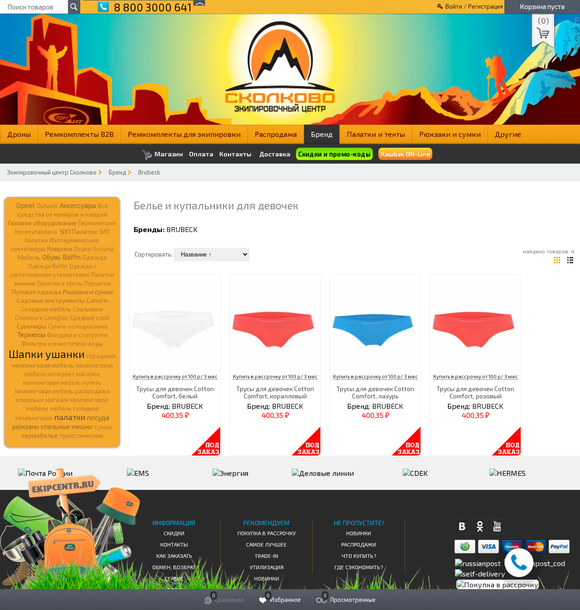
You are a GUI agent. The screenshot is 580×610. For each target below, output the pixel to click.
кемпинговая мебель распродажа (62, 391)
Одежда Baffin (48, 266)
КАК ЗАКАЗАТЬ (174, 555)
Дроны (19, 134)
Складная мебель (46, 309)
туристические (81, 435)
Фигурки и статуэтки (77, 335)
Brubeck (149, 172)
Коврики (59, 248)
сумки (103, 427)
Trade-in (266, 555)
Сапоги (97, 300)
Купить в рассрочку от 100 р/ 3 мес (175, 376)
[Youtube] (497, 526)
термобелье (39, 435)
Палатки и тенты (376, 134)
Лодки (82, 248)
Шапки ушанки (47, 353)
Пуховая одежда (36, 291)
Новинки (266, 578)
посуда (98, 417)
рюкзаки (25, 426)
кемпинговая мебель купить (62, 382)
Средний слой (90, 317)
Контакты (235, 154)
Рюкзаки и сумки (450, 134)
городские (101, 355)
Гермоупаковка (35, 231)
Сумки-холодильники (77, 326)
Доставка (274, 154)
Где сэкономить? (358, 567)
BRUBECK (182, 229)
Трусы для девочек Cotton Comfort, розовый (475, 392)
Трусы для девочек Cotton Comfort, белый (175, 392)
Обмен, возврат (174, 567)
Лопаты (103, 248)
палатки (69, 417)
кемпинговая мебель (43, 365)
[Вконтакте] (462, 526)
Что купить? (359, 555)
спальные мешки (66, 426)
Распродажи (358, 544)
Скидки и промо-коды (334, 154)
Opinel (25, 205)
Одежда (94, 257)
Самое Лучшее (266, 544)
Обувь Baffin (61, 257)
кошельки (30, 399)
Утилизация (267, 567)
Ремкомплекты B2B (79, 134)
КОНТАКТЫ (174, 544)
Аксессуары (78, 205)
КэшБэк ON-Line (405, 154)
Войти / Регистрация (474, 6)
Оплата (201, 154)
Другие (508, 134)
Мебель (29, 257)
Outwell (47, 205)
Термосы (31, 334)
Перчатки (97, 283)
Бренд (322, 134)
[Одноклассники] (480, 526)
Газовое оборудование (42, 223)
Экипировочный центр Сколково (52, 172)
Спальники (88, 309)
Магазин (168, 154)
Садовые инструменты (51, 300)
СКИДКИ (174, 533)
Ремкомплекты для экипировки (184, 134)
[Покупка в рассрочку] (497, 584)
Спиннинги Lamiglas (41, 317)
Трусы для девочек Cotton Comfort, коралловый (275, 392)
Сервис (174, 578)
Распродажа (276, 134)
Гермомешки (97, 223)
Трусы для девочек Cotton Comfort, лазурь (375, 392)
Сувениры (31, 326)
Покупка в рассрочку (266, 533)
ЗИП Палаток (78, 231)
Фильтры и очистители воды (62, 343)
